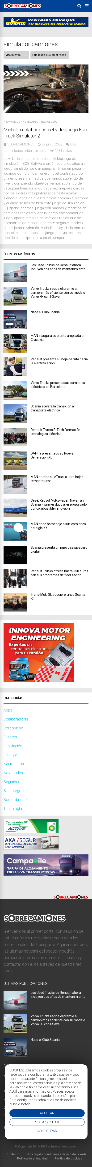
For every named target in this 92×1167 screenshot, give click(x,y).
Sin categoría (14, 791)
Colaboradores (16, 719)
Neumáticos (12, 121)
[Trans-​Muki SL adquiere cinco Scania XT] (15, 610)
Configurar (47, 1131)
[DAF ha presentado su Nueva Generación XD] (15, 469)
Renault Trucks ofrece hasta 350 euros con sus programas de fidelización (59, 573)
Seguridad (12, 782)
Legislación (13, 746)
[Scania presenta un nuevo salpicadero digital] (15, 563)
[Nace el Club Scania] (15, 328)
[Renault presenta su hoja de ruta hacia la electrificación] (15, 375)
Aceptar (47, 1113)
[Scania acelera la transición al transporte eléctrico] (15, 422)
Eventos (10, 737)
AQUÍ (13, 1091)
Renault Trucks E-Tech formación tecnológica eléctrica (55, 432)
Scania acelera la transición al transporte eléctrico (53, 408)
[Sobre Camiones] (22, 10)
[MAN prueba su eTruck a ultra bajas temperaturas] (15, 492)
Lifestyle (10, 755)
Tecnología (49, 121)
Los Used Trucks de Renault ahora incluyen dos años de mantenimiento (58, 267)
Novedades (30, 121)
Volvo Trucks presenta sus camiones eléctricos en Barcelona (58, 385)
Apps (8, 710)
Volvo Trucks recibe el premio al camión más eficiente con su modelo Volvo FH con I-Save (58, 292)
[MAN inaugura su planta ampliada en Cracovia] (15, 351)
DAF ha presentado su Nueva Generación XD (52, 455)
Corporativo (13, 728)
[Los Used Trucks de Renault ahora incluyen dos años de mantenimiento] (15, 280)
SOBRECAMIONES (20, 144)
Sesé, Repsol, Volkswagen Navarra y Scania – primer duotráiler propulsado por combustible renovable (59, 504)
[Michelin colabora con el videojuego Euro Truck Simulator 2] (46, 111)
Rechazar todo (47, 1122)
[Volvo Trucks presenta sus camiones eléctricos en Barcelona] (15, 398)
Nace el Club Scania (45, 312)
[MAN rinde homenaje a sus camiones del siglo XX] (15, 539)
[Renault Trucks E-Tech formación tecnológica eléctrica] (15, 445)
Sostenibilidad (15, 799)
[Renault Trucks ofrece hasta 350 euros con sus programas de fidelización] (15, 586)
